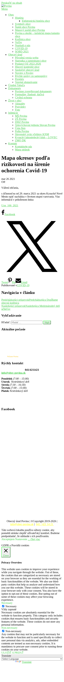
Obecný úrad (15, 54)
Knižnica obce (23, 39)
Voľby (18, 42)
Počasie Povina (12, 356)
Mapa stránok (22, 149)
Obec (11, 14)
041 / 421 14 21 (45, 524)
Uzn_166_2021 (9, 205)
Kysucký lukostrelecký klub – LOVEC (36, 137)
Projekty (19, 79)
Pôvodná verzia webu (26, 57)
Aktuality (20, 103)
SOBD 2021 (22, 51)
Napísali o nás (22, 45)
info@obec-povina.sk (13, 372)
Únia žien (20, 128)
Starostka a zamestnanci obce (30, 60)
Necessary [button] (6, 602)
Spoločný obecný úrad (27, 69)
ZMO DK (20, 140)
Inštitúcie (13, 112)
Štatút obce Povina (25, 27)
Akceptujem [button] (8, 539)
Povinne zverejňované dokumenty (33, 91)
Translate (27, 662)
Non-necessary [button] (9, 627)
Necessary (11, 606)
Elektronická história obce (36, 20)
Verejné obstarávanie (26, 82)
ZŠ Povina (20, 118)
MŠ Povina (21, 115)
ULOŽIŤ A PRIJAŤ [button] (12, 652)
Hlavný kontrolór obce (27, 66)
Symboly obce (23, 23)
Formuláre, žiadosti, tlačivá (29, 94)
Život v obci (14, 100)
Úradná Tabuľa (16, 85)
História (19, 17)
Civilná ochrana (23, 97)
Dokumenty (14, 88)
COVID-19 (21, 48)
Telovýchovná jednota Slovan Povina (35, 125)
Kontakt (12, 143)
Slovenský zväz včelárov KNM (32, 134)
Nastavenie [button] (21, 539)
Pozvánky (20, 106)
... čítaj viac (34, 539)
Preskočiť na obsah (11, 2)
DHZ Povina (22, 122)
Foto (17, 109)
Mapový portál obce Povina (30, 30)
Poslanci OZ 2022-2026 (28, 63)
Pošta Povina (22, 131)
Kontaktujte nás (23, 146)
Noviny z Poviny (24, 73)
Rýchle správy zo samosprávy (31, 76)
